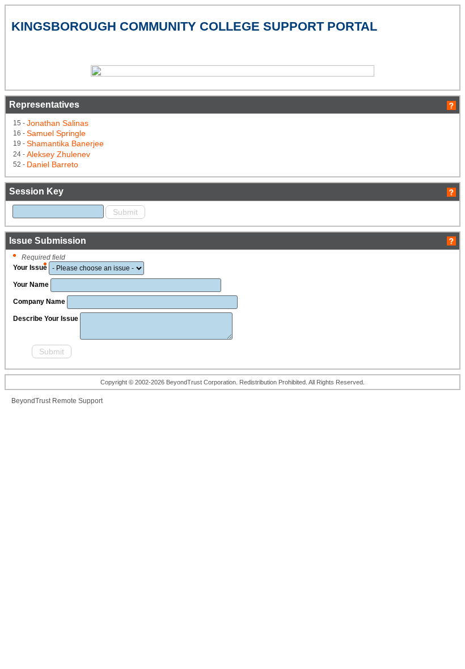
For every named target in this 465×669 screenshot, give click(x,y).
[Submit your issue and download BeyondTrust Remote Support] (21, 353)
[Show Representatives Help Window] (451, 104)
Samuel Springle (56, 133)
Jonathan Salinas (57, 123)
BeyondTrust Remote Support (57, 401)
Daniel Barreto (52, 164)
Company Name (39, 302)
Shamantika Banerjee (65, 143)
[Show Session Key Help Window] (451, 191)
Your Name (31, 285)
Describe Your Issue (45, 319)
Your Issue (30, 268)
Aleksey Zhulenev (58, 154)
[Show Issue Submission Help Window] (451, 240)
